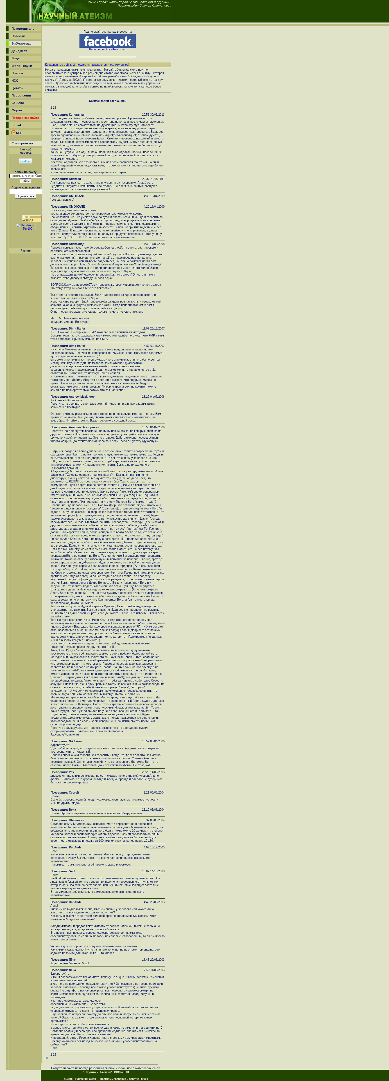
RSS (18, 133)
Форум (16, 110)
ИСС (14, 80)
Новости (18, 36)
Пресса (17, 73)
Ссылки (17, 103)
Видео (16, 58)
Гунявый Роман (85, 1079)
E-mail (16, 125)
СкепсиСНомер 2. (26, 151)
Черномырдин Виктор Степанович (144, 5)
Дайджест (19, 51)
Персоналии (21, 95)
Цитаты (17, 88)
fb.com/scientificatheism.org (107, 49)
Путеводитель (22, 28)
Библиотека (21, 43)
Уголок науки (21, 65)
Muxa (144, 1079)
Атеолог (122, 64)
